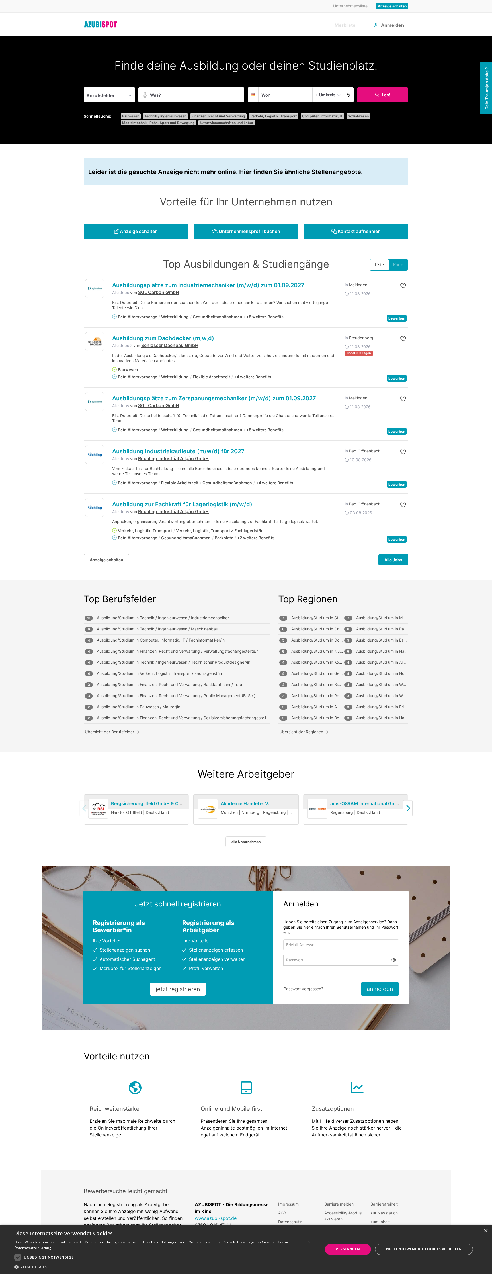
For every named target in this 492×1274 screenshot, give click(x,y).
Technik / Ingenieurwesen (165, 116)
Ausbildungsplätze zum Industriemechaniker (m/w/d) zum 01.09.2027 (208, 285)
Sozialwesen (358, 116)
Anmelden (392, 25)
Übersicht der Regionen (301, 731)
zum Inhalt (380, 1221)
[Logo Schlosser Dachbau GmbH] (94, 341)
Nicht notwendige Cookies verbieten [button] (424, 1249)
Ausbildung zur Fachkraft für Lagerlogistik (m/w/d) (182, 504)
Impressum (288, 1204)
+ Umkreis (325, 94)
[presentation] (408, 808)
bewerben (396, 318)
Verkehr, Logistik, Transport (273, 116)
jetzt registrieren (178, 989)
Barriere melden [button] (339, 1204)
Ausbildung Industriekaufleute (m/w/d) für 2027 (178, 451)
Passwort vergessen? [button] (303, 988)
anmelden (380, 988)
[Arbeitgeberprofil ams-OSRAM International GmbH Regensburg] (317, 809)
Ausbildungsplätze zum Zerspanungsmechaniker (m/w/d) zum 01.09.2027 (214, 398)
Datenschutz (290, 1221)
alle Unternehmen (246, 842)
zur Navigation (384, 1212)
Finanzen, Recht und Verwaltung (218, 116)
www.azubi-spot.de (216, 1218)
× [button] (485, 1231)
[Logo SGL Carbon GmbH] (94, 288)
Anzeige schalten (392, 6)
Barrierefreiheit (384, 1204)
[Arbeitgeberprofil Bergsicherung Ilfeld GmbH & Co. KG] (98, 809)
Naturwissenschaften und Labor (226, 123)
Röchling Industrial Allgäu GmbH (173, 458)
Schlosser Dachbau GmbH (169, 345)
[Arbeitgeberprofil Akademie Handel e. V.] (208, 809)
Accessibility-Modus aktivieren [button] (343, 1215)
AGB (282, 1212)
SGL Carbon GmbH (158, 292)
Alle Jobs (120, 292)
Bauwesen (130, 116)
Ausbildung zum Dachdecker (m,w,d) (163, 338)
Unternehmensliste (350, 6)
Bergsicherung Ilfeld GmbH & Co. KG (150, 803)
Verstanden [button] (348, 1249)
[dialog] (246, 1249)
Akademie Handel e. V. (245, 803)
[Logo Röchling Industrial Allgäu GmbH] (94, 454)
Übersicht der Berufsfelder (109, 731)
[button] (349, 94)
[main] (246, 603)
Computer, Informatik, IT (322, 116)
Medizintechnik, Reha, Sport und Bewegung (158, 123)
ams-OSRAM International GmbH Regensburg (379, 803)
